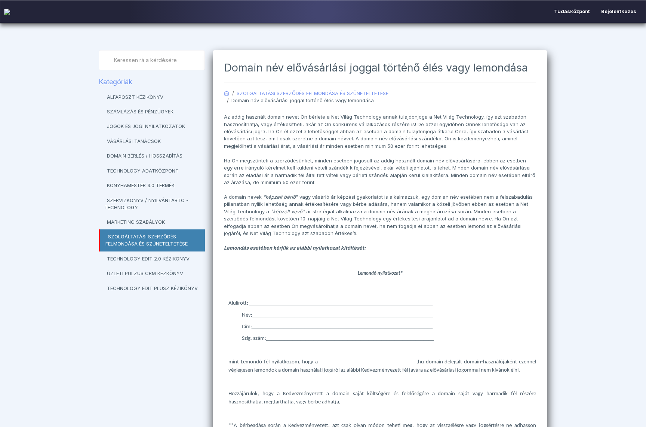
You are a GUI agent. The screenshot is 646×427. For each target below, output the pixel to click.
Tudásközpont (572, 11)
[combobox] (152, 60)
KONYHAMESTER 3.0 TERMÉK (141, 185)
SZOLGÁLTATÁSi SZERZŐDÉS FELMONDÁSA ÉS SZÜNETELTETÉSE (146, 240)
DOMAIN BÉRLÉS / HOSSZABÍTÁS (144, 156)
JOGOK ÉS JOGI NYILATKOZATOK (146, 126)
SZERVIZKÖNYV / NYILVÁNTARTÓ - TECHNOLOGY (146, 203)
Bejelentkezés (618, 11)
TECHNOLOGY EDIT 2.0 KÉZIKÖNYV (148, 259)
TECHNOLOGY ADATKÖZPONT (143, 171)
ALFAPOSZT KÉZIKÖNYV (135, 97)
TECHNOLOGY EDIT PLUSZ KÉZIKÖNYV (152, 288)
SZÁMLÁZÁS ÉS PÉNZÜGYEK (140, 112)
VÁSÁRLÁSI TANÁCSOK (134, 141)
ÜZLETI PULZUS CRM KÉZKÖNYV (145, 273)
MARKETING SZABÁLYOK (136, 222)
